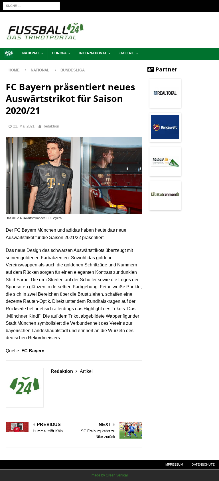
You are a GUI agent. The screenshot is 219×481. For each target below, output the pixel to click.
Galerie (127, 53)
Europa (59, 53)
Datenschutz (203, 464)
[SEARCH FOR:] (31, 5)
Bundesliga (72, 70)
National (31, 53)
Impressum (174, 464)
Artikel (86, 371)
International (93, 53)
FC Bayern (32, 350)
